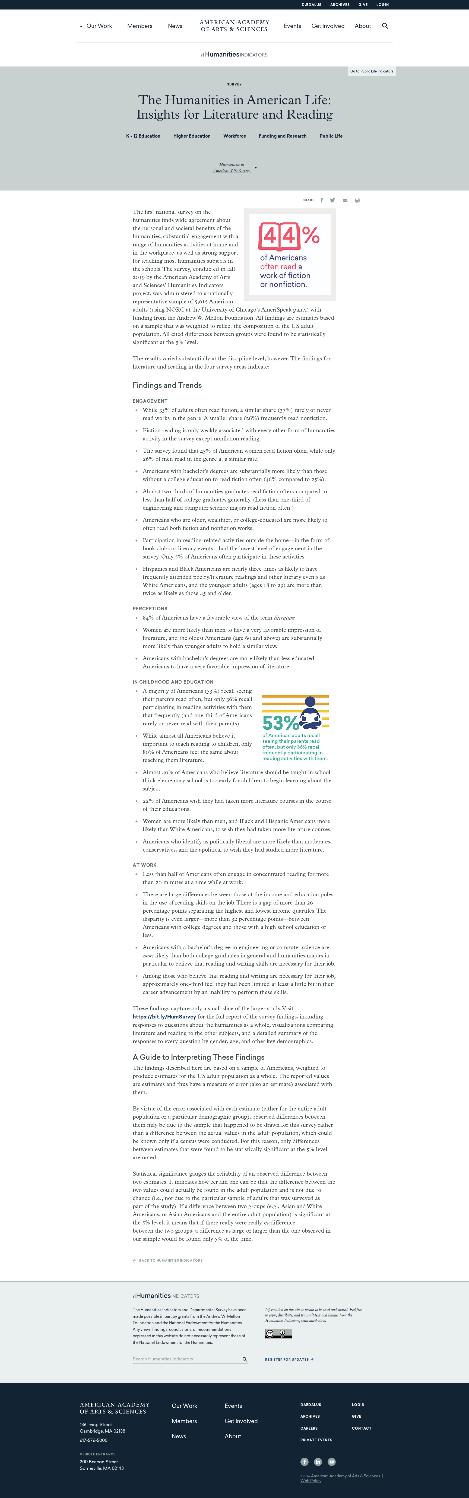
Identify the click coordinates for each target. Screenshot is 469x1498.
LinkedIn (318, 1462)
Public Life (331, 136)
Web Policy (310, 1481)
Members (140, 26)
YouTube (332, 1462)
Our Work (99, 26)
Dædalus (312, 5)
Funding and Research (283, 136)
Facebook (304, 1462)
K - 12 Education (143, 136)
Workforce (234, 136)
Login (382, 5)
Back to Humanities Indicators (171, 1260)
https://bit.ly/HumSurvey (164, 1017)
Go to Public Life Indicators (371, 71)
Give (363, 5)
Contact (362, 1428)
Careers (309, 1428)
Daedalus (310, 1405)
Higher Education (192, 136)
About (363, 26)
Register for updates (287, 1360)
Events (292, 26)
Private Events (316, 1440)
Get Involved (328, 26)
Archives (340, 5)
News (175, 26)
